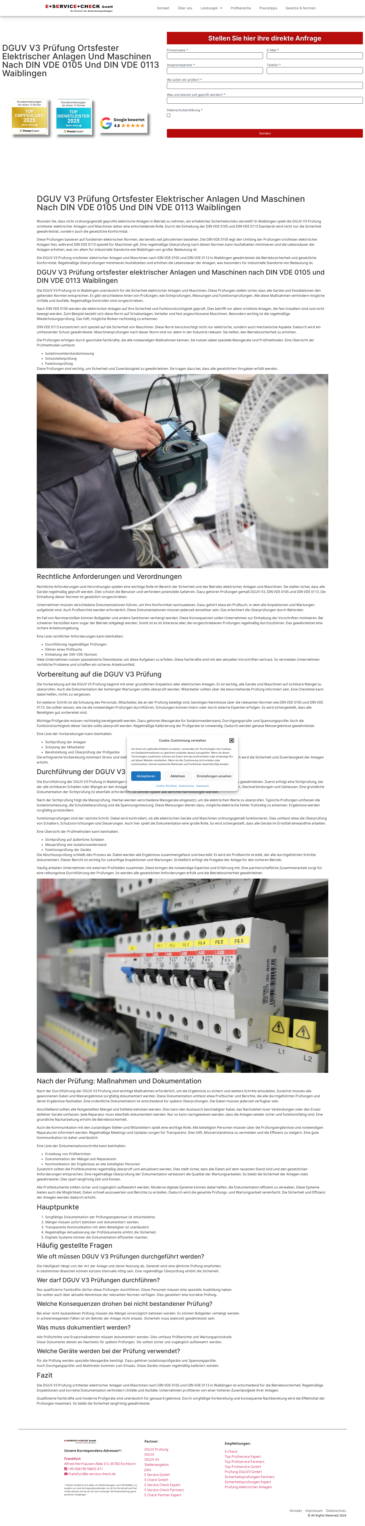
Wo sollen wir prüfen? (184, 80)
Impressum (202, 785)
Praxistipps (268, 8)
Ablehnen (177, 776)
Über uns (185, 8)
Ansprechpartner (181, 65)
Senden (265, 133)
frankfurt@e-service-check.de (92, 1474)
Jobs (147, 1469)
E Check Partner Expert (162, 1495)
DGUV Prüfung (156, 1449)
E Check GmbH (156, 1479)
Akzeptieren (146, 776)
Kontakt (163, 8)
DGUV (149, 1454)
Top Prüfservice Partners (244, 1461)
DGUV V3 (151, 1459)
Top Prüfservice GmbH (243, 1466)
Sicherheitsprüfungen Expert (248, 1482)
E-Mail (273, 50)
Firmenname (177, 50)
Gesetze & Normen (301, 8)
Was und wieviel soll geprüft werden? (196, 95)
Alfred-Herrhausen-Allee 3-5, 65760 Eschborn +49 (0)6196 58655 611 (100, 1463)
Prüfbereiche (241, 8)
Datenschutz (186, 785)
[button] (232, 740)
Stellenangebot (156, 1464)
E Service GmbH (157, 1474)
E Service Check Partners (164, 1490)
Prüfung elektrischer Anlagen (248, 1487)
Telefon (274, 65)
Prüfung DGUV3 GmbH (243, 1471)
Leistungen (209, 8)
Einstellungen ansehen (214, 776)
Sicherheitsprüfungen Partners (250, 1476)
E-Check (231, 1451)
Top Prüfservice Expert (243, 1456)
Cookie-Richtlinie (166, 785)
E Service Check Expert (163, 1485)
